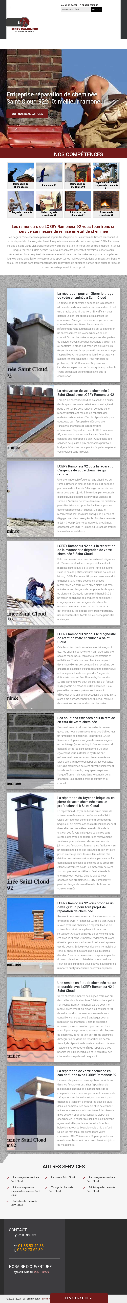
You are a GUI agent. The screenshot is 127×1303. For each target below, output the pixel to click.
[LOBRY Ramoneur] (22, 24)
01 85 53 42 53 (20, 7)
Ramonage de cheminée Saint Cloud (25, 1179)
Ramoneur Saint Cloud (63, 1177)
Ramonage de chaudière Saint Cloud (101, 1179)
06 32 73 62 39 (45, 7)
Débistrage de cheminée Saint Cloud (101, 1189)
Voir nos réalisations (27, 113)
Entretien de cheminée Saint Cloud (24, 1203)
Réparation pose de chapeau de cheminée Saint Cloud (25, 1191)
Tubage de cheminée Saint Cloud (61, 1189)
